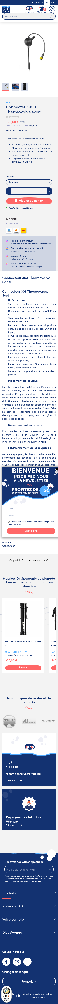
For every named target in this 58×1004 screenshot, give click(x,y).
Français (28, 981)
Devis (37, 2)
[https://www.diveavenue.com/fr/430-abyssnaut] (9, 721)
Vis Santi (10, 176)
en (52, 2)
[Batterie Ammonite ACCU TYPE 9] (23, 635)
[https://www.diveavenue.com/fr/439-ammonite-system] (48, 721)
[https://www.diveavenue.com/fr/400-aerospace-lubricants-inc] (29, 721)
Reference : (12, 130)
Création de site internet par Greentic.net (38, 995)
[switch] (6, 999)
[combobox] (29, 182)
